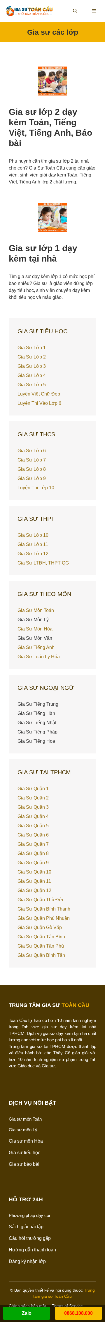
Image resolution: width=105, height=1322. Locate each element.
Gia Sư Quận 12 (34, 890)
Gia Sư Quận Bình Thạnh (44, 909)
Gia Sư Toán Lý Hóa (39, 656)
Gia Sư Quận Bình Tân (41, 955)
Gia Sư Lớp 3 (32, 366)
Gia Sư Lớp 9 (32, 478)
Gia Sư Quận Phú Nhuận (44, 918)
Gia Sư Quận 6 (33, 834)
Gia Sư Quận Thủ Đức (41, 899)
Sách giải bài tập (26, 1226)
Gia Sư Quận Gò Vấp (40, 927)
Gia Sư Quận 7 (33, 844)
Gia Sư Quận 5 (33, 825)
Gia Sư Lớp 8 (32, 469)
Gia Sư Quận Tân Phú (41, 946)
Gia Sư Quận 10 (34, 871)
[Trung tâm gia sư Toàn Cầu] (29, 11)
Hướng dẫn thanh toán (32, 1249)
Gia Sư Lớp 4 (32, 375)
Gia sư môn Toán (25, 1119)
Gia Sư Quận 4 (33, 816)
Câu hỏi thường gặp (30, 1238)
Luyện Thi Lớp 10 (36, 487)
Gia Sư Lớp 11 (33, 544)
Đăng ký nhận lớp (27, 1261)
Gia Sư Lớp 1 (32, 347)
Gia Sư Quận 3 (33, 807)
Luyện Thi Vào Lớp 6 (39, 403)
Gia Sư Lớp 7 (32, 459)
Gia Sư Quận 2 (33, 797)
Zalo (27, 1313)
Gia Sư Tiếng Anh (36, 647)
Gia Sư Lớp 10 (33, 535)
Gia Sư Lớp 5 (32, 384)
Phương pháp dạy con (30, 1215)
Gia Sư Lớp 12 (33, 553)
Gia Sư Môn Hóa (35, 628)
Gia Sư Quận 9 (33, 862)
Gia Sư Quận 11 (34, 881)
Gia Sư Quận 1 (33, 788)
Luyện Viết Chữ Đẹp (39, 393)
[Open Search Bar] (75, 11)
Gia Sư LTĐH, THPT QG (43, 562)
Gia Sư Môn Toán (36, 610)
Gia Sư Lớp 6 (32, 450)
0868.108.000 (78, 1313)
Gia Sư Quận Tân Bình (41, 936)
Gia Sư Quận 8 (33, 853)
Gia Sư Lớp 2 (32, 356)
